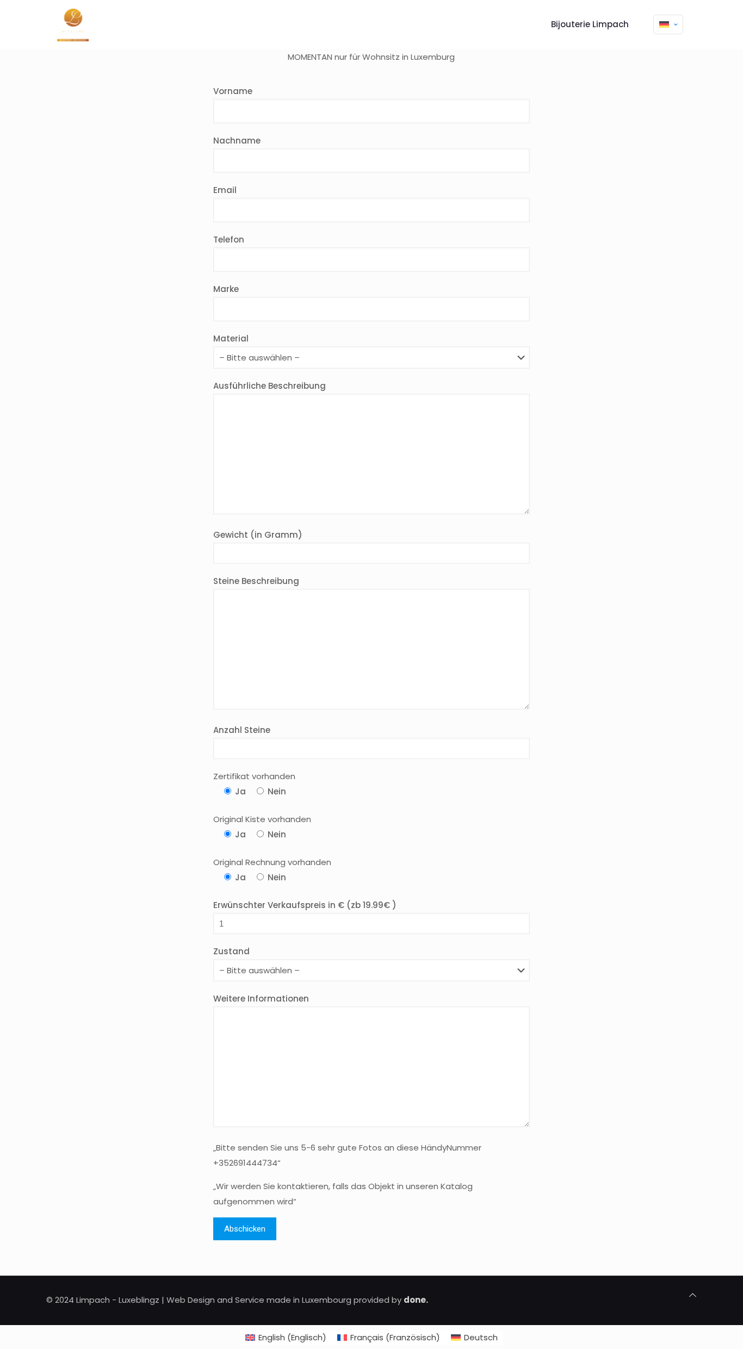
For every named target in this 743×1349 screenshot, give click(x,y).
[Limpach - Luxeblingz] (73, 24)
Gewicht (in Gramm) (257, 534)
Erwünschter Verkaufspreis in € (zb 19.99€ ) (305, 905)
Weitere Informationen (261, 998)
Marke (226, 289)
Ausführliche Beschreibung (269, 385)
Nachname (237, 140)
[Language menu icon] (668, 24)
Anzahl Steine (241, 730)
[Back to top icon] (693, 1295)
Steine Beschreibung (256, 581)
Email (225, 190)
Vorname (232, 91)
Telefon (228, 239)
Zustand (231, 951)
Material (231, 338)
